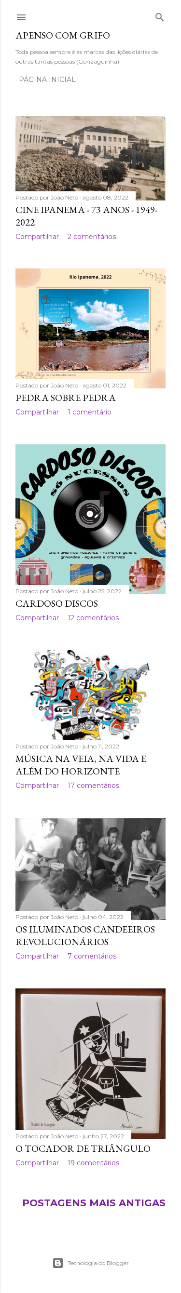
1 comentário (89, 412)
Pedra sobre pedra (65, 397)
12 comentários (93, 617)
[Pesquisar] (160, 16)
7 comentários (92, 956)
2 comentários (92, 236)
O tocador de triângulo (83, 1148)
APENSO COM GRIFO (62, 35)
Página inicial (47, 79)
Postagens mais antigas (94, 1203)
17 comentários (93, 785)
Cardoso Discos (56, 603)
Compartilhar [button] (37, 236)
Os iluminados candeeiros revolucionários (85, 935)
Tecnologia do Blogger (98, 1262)
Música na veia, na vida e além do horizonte (80, 764)
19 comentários (93, 1163)
